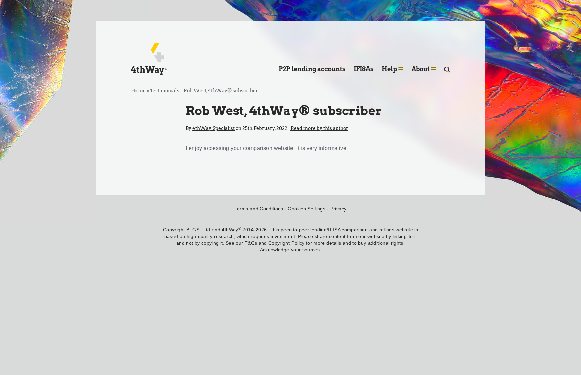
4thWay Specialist (213, 128)
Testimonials (164, 90)
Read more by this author (319, 128)
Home (138, 90)
